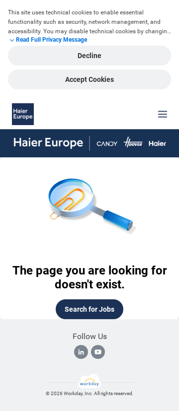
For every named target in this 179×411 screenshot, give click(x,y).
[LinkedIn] (81, 352)
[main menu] (162, 114)
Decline (89, 56)
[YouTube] (98, 352)
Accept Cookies (89, 79)
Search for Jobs (89, 309)
